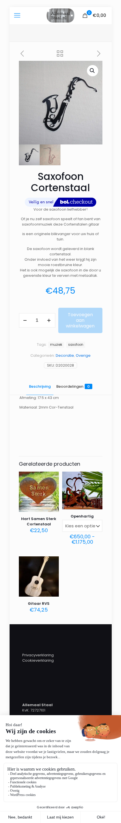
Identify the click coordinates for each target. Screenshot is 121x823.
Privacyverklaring (38, 655)
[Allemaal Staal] (61, 15)
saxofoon (75, 344)
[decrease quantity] (25, 320)
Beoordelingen (73, 386)
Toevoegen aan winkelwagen (80, 320)
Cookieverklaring (38, 660)
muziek (56, 344)
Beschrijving (40, 386)
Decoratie (65, 355)
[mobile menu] (17, 15)
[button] (92, 70)
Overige (83, 355)
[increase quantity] (49, 320)
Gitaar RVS (39, 603)
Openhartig (82, 516)
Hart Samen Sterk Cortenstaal (38, 521)
